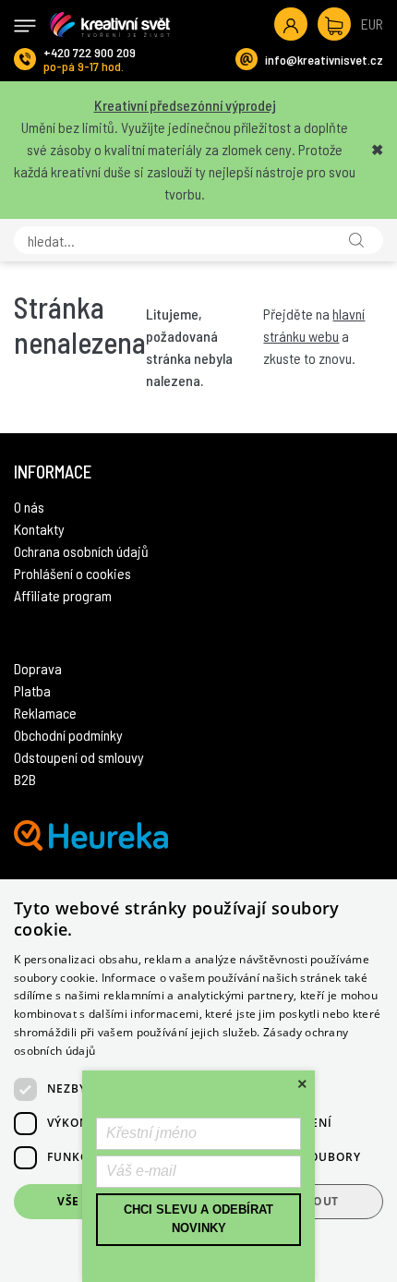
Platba (32, 690)
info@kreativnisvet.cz (324, 59)
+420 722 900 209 (89, 52)
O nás (29, 506)
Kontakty (39, 529)
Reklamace (45, 712)
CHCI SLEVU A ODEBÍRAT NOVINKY (198, 1219)
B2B (25, 779)
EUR (372, 23)
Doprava (38, 668)
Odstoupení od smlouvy (79, 757)
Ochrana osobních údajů (81, 551)
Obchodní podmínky (68, 735)
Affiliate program (63, 595)
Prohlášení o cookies (72, 573)
